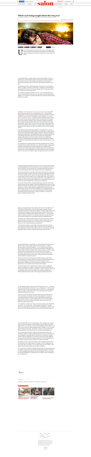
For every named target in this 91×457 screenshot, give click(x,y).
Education (31, 381)
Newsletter (60, 1)
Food (35, 4)
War (45, 381)
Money (66, 4)
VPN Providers (45, 447)
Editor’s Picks (26, 381)
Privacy (47, 434)
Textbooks (42, 381)
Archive (48, 436)
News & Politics (21, 4)
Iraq (34, 381)
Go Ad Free (45, 437)
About (45, 433)
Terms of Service (42, 436)
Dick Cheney (20, 381)
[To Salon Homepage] (45, 3)
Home (40, 433)
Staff (49, 433)
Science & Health (58, 4)
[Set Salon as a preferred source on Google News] (48, 47)
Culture (29, 4)
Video (71, 4)
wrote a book (39, 92)
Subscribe (21, 1)
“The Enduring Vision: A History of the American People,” (36, 111)
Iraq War (38, 381)
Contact (42, 434)
